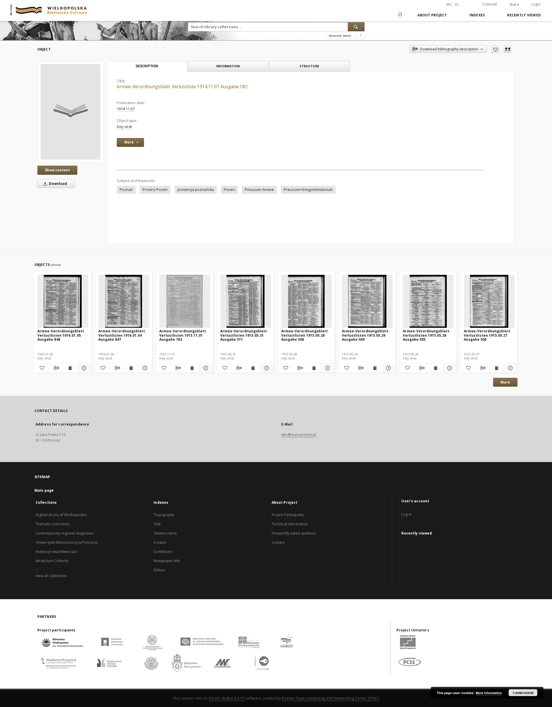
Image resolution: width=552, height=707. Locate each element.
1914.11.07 (126, 108)
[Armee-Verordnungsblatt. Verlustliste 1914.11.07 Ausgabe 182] (70, 112)
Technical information (290, 524)
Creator (160, 542)
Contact (278, 542)
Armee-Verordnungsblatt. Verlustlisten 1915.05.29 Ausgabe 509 (366, 335)
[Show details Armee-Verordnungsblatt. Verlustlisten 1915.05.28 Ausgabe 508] (327, 368)
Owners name (165, 533)
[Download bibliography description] (55, 368)
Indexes (477, 15)
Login (535, 4)
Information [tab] (228, 66)
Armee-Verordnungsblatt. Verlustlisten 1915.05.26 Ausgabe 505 (427, 335)
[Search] (356, 26)
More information (489, 693)
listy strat (124, 126)
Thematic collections (53, 524)
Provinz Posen (155, 189)
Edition (159, 570)
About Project (432, 15)
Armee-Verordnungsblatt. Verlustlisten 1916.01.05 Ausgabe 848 (61, 335)
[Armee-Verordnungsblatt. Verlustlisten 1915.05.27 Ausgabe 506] (489, 301)
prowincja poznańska (195, 189)
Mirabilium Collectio (52, 560)
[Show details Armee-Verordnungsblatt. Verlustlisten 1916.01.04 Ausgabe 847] (144, 368)
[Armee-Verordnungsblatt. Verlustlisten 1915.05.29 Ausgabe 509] (367, 301)
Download (57, 183)
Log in (406, 514)
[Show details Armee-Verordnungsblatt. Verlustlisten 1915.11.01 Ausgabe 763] (205, 368)
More (505, 382)
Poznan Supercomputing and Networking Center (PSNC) (330, 698)
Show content (57, 170)
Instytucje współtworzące (56, 551)
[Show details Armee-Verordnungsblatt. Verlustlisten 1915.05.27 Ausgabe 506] (510, 368)
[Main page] (399, 15)
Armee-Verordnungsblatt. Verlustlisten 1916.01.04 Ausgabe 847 (122, 335)
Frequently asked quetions (294, 533)
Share (514, 4)
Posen (229, 189)
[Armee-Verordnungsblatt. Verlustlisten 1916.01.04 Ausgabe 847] (124, 301)
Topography (164, 514)
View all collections (51, 575)
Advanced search (340, 36)
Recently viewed (524, 15)
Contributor (163, 551)
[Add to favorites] (495, 49)
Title (157, 524)
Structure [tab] (309, 66)
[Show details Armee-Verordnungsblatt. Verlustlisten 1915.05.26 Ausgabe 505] (449, 368)
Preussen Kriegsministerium (308, 189)
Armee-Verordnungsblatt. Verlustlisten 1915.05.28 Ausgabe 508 (305, 335)
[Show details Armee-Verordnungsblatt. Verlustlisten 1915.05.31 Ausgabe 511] (266, 368)
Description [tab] (147, 66)
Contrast (489, 4)
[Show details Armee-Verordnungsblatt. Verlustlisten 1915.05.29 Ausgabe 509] (388, 368)
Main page (44, 490)
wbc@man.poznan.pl (298, 434)
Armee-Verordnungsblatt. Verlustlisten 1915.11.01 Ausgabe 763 (183, 335)
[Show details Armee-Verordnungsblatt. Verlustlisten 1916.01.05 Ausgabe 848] (83, 368)
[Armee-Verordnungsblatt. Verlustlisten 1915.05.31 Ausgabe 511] (246, 301)
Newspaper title (167, 560)
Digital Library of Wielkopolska (61, 514)
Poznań (126, 189)
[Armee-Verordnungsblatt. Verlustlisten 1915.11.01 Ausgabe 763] (185, 301)
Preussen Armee (259, 189)
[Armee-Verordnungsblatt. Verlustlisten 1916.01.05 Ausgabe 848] (63, 301)
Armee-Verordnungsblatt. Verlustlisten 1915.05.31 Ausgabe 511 (244, 335)
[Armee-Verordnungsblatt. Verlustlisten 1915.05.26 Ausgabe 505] (428, 301)
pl (457, 4)
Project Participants (288, 514)
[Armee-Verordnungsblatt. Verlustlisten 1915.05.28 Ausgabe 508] (306, 301)
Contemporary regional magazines (65, 533)
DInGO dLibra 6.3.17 (227, 698)
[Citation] (507, 49)
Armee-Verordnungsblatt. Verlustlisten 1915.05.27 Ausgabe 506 (487, 335)
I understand (523, 692)
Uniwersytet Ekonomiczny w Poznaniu (66, 542)
